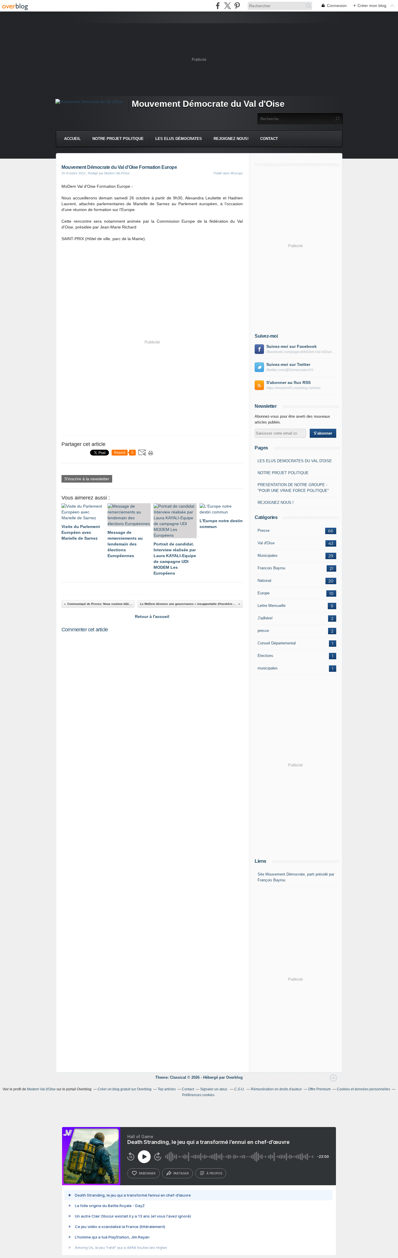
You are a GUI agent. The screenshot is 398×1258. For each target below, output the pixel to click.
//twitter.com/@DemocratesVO (289, 370)
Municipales (268, 555)
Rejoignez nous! (231, 139)
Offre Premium (319, 1089)
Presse (264, 530)
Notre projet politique (118, 139)
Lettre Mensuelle (272, 605)
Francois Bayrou (271, 568)
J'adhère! (265, 618)
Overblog (234, 1077)
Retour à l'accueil (152, 616)
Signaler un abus (214, 1089)
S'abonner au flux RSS (288, 382)
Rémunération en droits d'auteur (276, 1089)
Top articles (167, 1089)
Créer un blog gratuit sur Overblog (125, 1089)
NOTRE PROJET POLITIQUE (283, 473)
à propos (214, 1173)
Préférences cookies (198, 1095)
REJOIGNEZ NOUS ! (276, 502)
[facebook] (217, 5)
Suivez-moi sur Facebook (291, 346)
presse (263, 630)
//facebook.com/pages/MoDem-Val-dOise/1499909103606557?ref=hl (301, 352)
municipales (268, 668)
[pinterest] (237, 5)
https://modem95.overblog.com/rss (293, 388)
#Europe (237, 173)
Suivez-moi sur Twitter (288, 364)
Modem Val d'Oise (41, 1089)
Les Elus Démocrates (178, 139)
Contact (269, 139)
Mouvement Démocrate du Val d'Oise (208, 104)
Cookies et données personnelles (363, 1089)
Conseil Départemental (277, 643)
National (264, 580)
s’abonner (147, 1173)
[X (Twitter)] (227, 5)
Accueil (72, 139)
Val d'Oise (266, 543)
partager (181, 1173)
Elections (265, 655)
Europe (264, 593)
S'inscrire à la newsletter (86, 478)
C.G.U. (239, 1089)
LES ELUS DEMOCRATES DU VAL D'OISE (295, 461)
